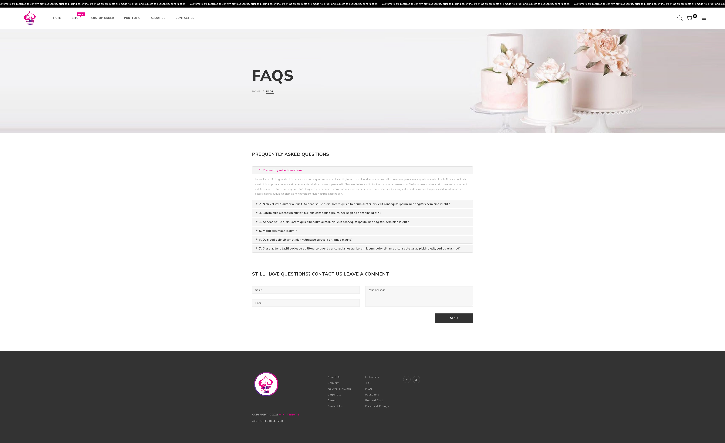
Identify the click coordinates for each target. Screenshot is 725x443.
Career (332, 400)
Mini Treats (289, 414)
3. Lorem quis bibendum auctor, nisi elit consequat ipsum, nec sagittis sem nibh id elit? (319, 213)
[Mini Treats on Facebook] (407, 379)
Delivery (333, 383)
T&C (368, 383)
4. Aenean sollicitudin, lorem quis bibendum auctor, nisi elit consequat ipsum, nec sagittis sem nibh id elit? (333, 222)
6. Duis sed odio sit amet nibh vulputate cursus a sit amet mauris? (305, 240)
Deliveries (372, 377)
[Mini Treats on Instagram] (416, 379)
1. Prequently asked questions (280, 170)
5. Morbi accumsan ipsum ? (277, 231)
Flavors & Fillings (339, 389)
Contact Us (335, 406)
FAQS (369, 389)
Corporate (334, 394)
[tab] (362, 170)
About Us (334, 377)
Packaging (372, 394)
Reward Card (374, 400)
